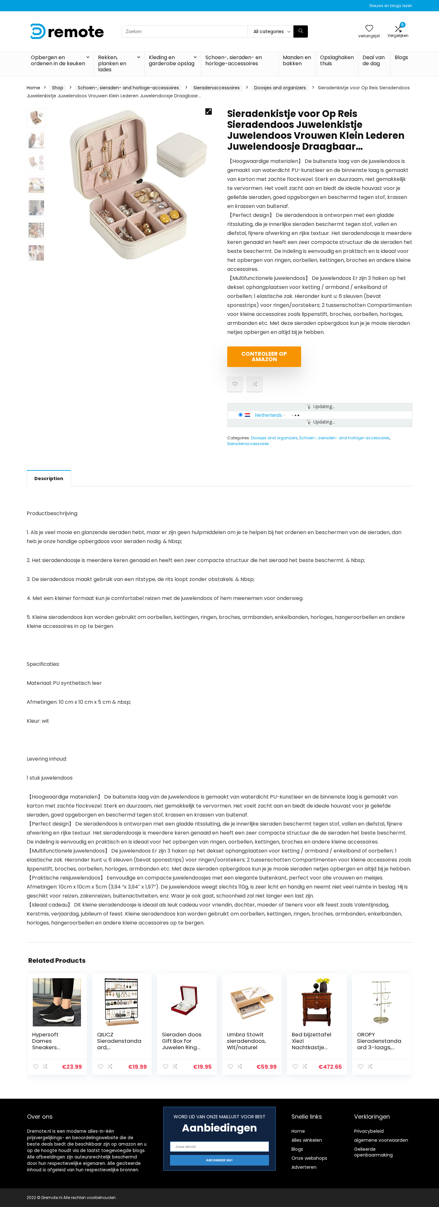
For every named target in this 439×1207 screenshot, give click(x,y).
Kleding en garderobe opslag (171, 60)
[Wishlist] (369, 28)
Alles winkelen (306, 1140)
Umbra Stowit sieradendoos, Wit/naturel (246, 1041)
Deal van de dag (374, 60)
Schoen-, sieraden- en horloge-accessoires (233, 60)
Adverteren (304, 1167)
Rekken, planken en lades (112, 63)
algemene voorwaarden (381, 1140)
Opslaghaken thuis (337, 60)
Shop (57, 88)
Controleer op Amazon (264, 356)
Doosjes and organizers (280, 88)
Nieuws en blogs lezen (391, 5)
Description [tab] (48, 478)
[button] (208, 111)
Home (33, 88)
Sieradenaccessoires (216, 88)
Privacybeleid (369, 1131)
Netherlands (268, 415)
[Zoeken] (300, 31)
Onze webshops (309, 1158)
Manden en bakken (297, 60)
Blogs (401, 57)
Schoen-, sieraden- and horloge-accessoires (128, 88)
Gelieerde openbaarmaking (373, 1152)
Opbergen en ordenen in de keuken (58, 60)
